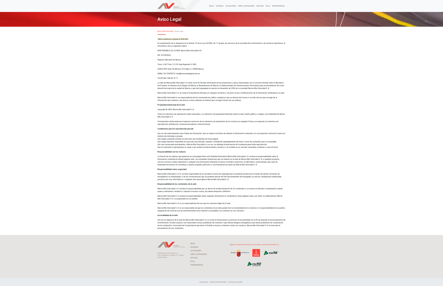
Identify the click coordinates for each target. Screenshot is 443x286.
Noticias (260, 6)
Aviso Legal (203, 282)
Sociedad (219, 6)
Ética (268, 6)
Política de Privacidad (218, 282)
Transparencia (278, 6)
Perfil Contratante (246, 6)
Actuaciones (230, 6)
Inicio (211, 6)
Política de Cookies (235, 282)
